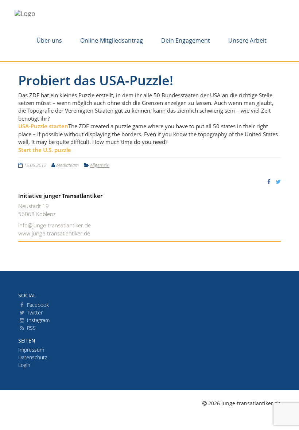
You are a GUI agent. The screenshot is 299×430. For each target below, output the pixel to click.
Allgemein (99, 165)
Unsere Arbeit (247, 40)
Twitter (34, 312)
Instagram (38, 320)
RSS (31, 327)
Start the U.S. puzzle (44, 149)
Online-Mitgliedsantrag (111, 40)
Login (24, 364)
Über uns (49, 40)
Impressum (31, 349)
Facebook (37, 304)
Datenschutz (32, 357)
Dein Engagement (185, 40)
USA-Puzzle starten (43, 126)
